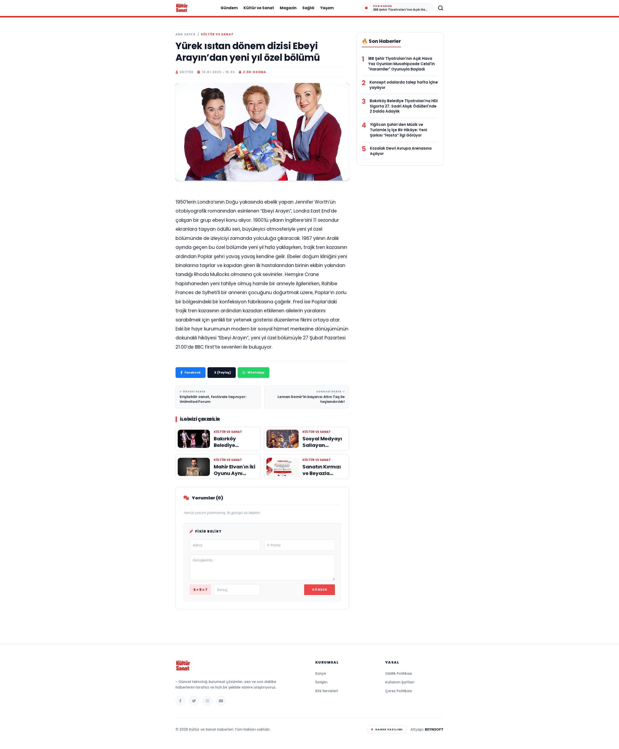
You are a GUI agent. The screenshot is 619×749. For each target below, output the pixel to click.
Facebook (192, 372)
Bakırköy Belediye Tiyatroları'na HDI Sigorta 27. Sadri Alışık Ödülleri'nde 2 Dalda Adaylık (404, 106)
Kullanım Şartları (399, 682)
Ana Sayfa (186, 34)
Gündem (229, 7)
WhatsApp (256, 372)
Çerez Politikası (398, 690)
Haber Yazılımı (389, 729)
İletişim (321, 682)
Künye (320, 673)
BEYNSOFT (434, 729)
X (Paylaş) (222, 372)
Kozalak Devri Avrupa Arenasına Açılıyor (401, 151)
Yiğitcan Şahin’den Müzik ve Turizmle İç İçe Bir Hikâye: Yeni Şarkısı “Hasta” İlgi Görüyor (398, 130)
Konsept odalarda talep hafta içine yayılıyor (403, 85)
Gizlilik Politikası (398, 673)
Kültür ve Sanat (258, 7)
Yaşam (327, 7)
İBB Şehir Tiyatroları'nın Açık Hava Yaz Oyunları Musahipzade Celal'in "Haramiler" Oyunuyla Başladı (401, 64)
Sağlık (308, 7)
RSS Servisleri (326, 690)
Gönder (319, 590)
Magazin (288, 7)
